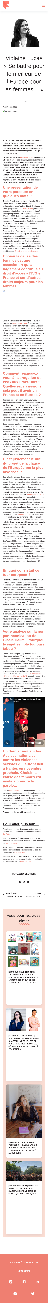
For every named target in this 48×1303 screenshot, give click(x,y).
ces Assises (14, 791)
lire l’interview (25, 861)
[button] (19, 882)
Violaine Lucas (26, 157)
